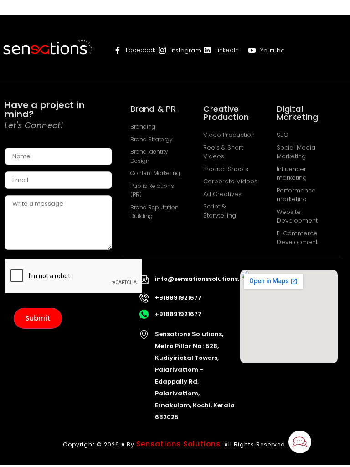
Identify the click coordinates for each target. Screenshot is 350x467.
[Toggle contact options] (299, 442)
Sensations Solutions (178, 444)
